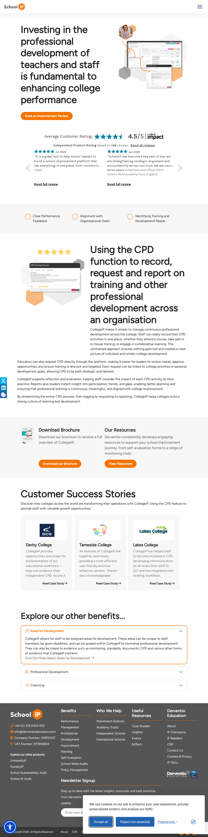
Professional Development (49, 672)
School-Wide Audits (74, 764)
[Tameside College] (100, 530)
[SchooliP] (14, 6)
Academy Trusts (107, 727)
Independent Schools (110, 733)
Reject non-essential (135, 821)
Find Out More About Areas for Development (58, 658)
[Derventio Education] (178, 774)
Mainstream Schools (110, 721)
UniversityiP (18, 760)
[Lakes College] (153, 530)
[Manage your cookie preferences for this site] (3, 394)
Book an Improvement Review (46, 116)
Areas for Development (47, 631)
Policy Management (74, 770)
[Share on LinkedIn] (3, 387)
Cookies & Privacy (179, 756)
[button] (10, 827)
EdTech (137, 744)
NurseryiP (17, 766)
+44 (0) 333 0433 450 (29, 726)
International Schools (110, 739)
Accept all (101, 821)
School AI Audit (20, 779)
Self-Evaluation (71, 758)
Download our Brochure (60, 464)
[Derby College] (46, 530)
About (171, 726)
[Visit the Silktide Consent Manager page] (193, 822)
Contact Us (175, 750)
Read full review (46, 184)
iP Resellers (174, 738)
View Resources (120, 464)
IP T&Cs (172, 762)
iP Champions (176, 732)
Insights (137, 732)
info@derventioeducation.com (35, 732)
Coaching (37, 685)
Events (136, 738)
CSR (170, 744)
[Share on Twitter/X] (3, 380)
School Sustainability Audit (28, 773)
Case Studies (141, 726)
